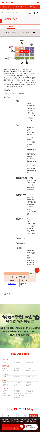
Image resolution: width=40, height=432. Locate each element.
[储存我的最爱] (30, 13)
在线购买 (5, 376)
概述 (11, 26)
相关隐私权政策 (33, 421)
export (32, 273)
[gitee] (32, 409)
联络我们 (9, 294)
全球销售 (17, 385)
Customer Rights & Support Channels (19, 398)
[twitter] (11, 409)
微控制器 (14, 10)
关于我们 (5, 382)
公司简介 (5, 391)
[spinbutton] (16, 277)
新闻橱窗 (17, 391)
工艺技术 (17, 382)
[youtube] (15, 409)
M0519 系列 (5, 12)
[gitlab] (28, 409)
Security (16, 370)
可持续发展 (5, 393)
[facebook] (7, 409)
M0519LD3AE (13, 12)
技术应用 (28, 382)
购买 (29, 26)
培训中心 (5, 370)
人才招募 (28, 393)
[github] (24, 409)
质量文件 (28, 385)
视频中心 (5, 368)
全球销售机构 (18, 376)
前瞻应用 (17, 362)
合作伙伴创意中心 (31, 370)
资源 (20, 26)
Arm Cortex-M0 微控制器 (24, 10)
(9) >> (6, 32)
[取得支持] (38, 13)
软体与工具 (29, 362)
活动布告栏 (29, 391)
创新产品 (8, 10)
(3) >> (25, 32)
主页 (3, 10)
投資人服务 (17, 393)
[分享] (34, 13)
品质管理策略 (6, 395)
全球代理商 (29, 376)
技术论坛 (28, 368)
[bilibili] (20, 409)
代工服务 (5, 385)
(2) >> (15, 32)
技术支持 (17, 368)
